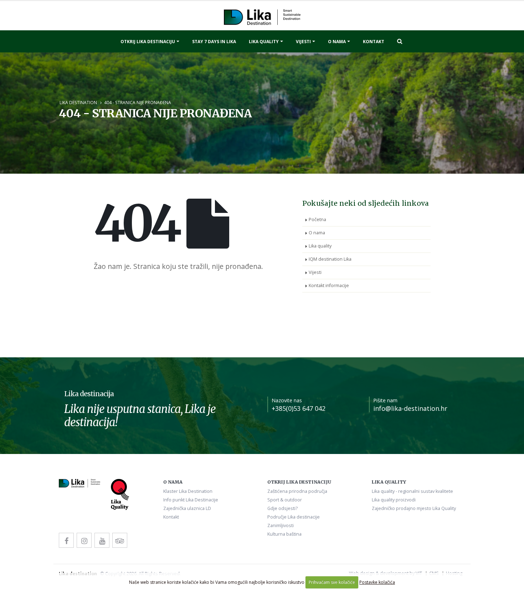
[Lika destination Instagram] (84, 540)
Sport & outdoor (284, 500)
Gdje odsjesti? (282, 508)
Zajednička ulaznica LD (187, 508)
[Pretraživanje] (400, 41)
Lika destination (78, 102)
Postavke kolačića (377, 582)
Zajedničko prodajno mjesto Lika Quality (414, 508)
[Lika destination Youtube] (102, 540)
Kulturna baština (284, 534)
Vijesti (303, 42)
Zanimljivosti (280, 525)
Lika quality (264, 42)
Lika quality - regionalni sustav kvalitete (412, 491)
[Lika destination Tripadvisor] (119, 540)
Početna (317, 219)
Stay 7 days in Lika (214, 42)
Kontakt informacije (329, 285)
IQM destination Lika (330, 259)
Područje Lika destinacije (293, 517)
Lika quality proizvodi (394, 500)
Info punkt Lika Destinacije (190, 500)
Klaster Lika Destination (187, 491)
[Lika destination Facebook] (66, 540)
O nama (337, 42)
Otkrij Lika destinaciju (147, 42)
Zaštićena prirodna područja (297, 491)
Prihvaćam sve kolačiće (332, 582)
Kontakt (373, 42)
